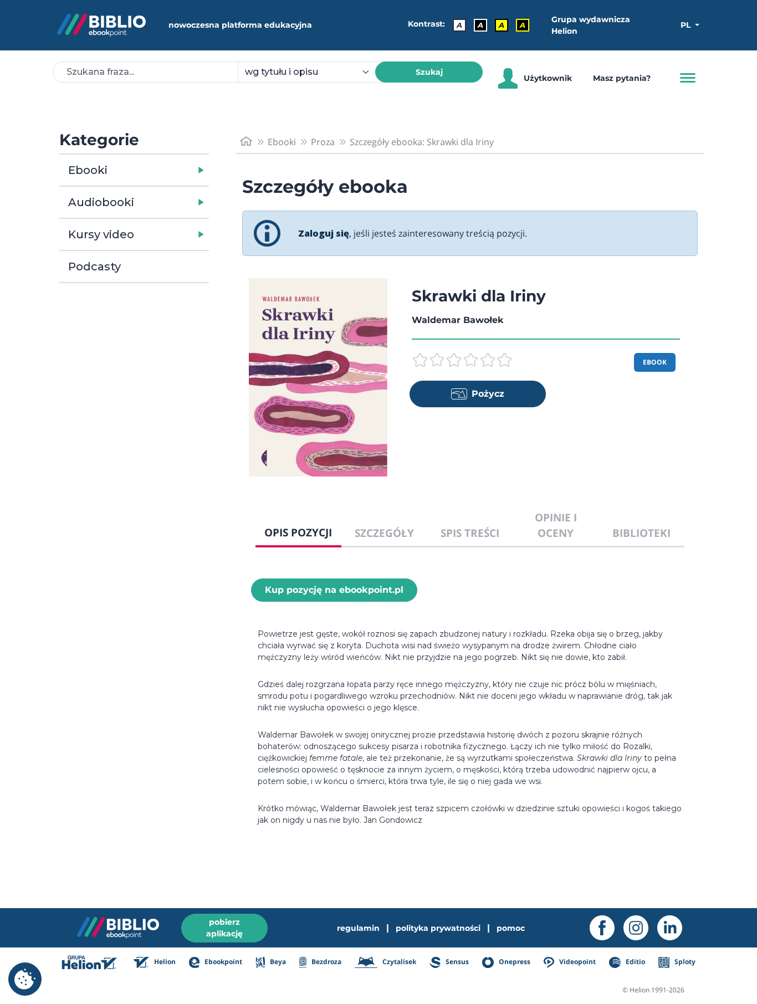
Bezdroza (325, 961)
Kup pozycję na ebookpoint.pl (334, 590)
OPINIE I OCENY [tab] (556, 525)
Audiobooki (101, 202)
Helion (164, 961)
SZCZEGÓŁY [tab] (384, 532)
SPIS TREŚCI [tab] (470, 532)
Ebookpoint (222, 961)
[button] (162, 170)
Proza (323, 142)
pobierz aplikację (224, 928)
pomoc (511, 928)
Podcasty (94, 266)
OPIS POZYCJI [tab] (298, 532)
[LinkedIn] (674, 927)
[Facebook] (606, 927)
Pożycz (488, 393)
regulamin (358, 928)
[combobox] (313, 72)
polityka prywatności (438, 928)
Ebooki (88, 170)
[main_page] (246, 141)
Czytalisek (398, 961)
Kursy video (101, 234)
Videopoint (576, 961)
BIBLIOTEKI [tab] (641, 532)
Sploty (684, 961)
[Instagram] (640, 927)
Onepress (513, 961)
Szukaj (429, 72)
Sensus (456, 961)
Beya (276, 961)
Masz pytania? (622, 78)
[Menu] (687, 78)
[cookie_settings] (25, 979)
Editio (634, 961)
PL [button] (687, 25)
